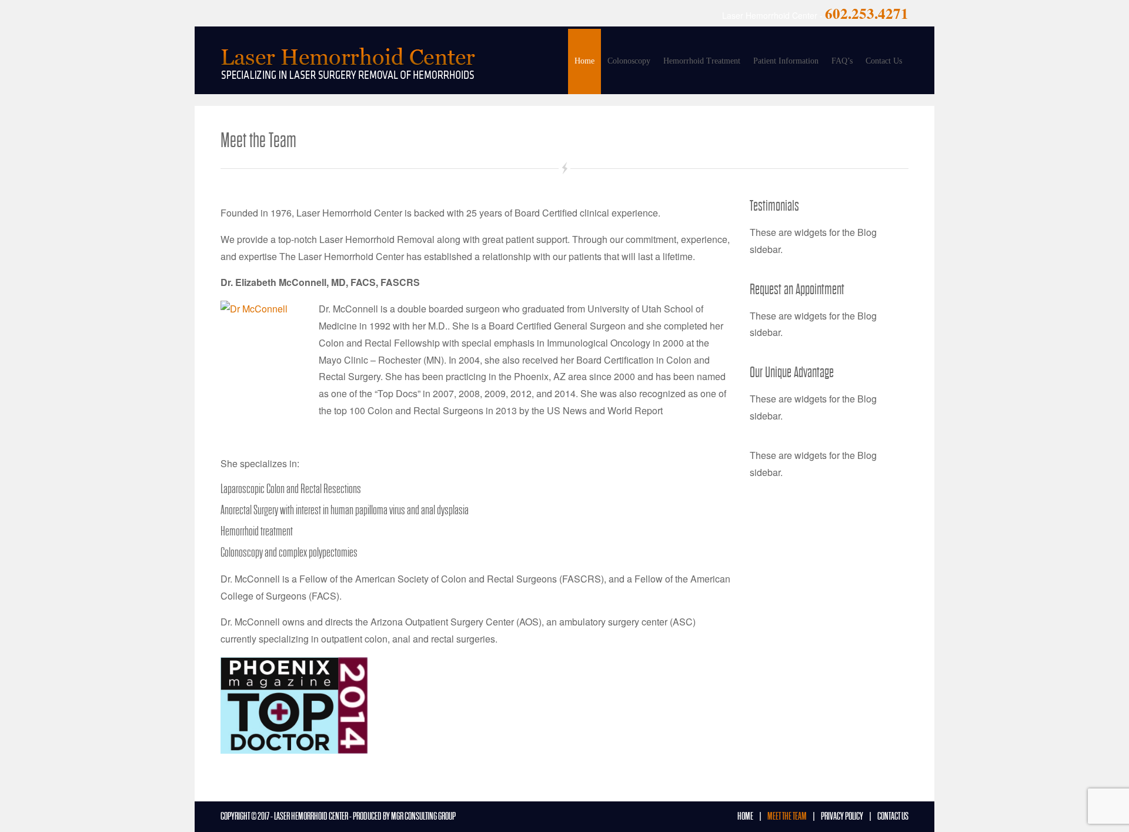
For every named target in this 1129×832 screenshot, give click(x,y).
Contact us (892, 816)
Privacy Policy (842, 816)
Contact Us (884, 60)
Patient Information (786, 60)
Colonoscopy (628, 60)
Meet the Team (787, 816)
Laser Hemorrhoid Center (311, 816)
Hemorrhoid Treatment (701, 60)
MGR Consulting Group (423, 816)
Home (584, 60)
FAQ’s (842, 60)
